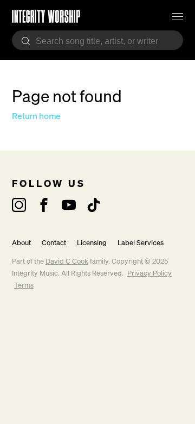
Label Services (141, 242)
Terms (24, 285)
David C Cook (67, 261)
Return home (36, 116)
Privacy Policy (149, 273)
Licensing (92, 242)
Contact (54, 242)
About (21, 242)
